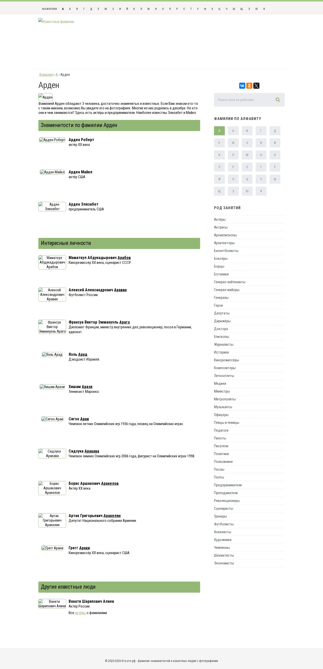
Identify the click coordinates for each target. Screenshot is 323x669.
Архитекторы (224, 243)
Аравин (120, 290)
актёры (80, 613)
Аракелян (112, 515)
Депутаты (222, 313)
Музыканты (223, 407)
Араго (124, 322)
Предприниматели (228, 485)
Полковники (223, 461)
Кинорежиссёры (226, 360)
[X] (256, 86)
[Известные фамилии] (56, 21)
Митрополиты (225, 399)
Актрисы (221, 227)
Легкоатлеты (224, 375)
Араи (84, 419)
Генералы (221, 297)
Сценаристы (223, 508)
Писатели (221, 446)
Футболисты (224, 524)
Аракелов (110, 483)
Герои (218, 305)
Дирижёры (222, 321)
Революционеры (227, 500)
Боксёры (221, 258)
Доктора (221, 329)
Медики (220, 383)
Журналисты (223, 344)
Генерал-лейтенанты (230, 282)
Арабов (124, 257)
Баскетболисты (226, 250)
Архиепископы (225, 235)
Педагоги (221, 430)
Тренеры (220, 516)
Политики (221, 454)
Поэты (219, 477)
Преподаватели (226, 493)
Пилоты (220, 438)
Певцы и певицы (226, 422)
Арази (87, 386)
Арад (82, 354)
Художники (222, 539)
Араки (84, 548)
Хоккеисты (222, 532)
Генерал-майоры (226, 290)
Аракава (92, 451)
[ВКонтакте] (242, 86)
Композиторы (225, 368)
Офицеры (221, 414)
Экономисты (224, 563)
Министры (222, 391)
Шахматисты (224, 555)
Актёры (220, 219)
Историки (221, 352)
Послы (219, 469)
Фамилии (49, 9)
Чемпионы (222, 547)
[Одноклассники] (249, 86)
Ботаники (221, 274)
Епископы (221, 336)
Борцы (219, 266)
